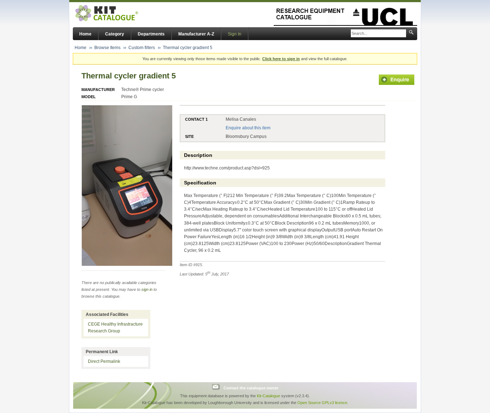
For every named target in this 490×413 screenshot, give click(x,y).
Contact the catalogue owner (250, 388)
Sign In (234, 34)
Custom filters (141, 47)
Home (85, 34)
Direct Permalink (104, 361)
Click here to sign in (281, 59)
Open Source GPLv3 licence (322, 402)
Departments (151, 34)
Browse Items (107, 47)
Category (114, 34)
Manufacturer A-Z (196, 34)
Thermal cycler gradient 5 (187, 47)
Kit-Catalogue (268, 396)
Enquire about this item (248, 127)
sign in (146, 289)
